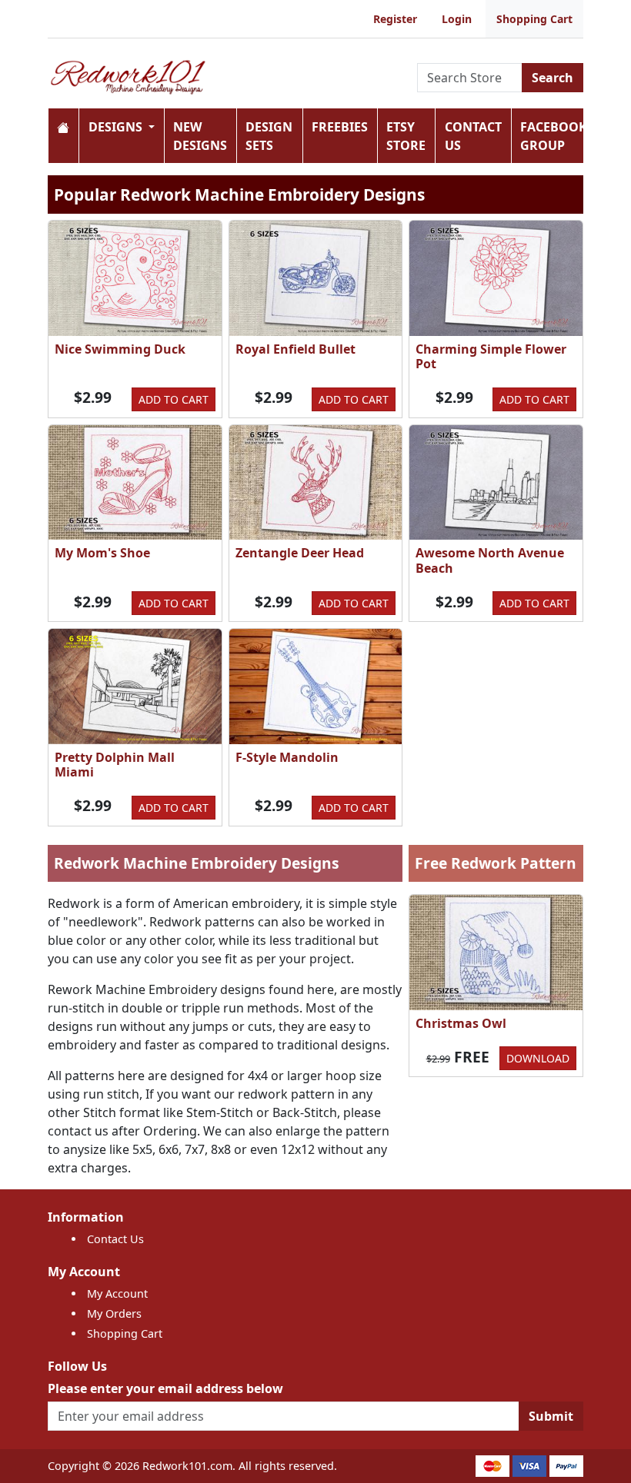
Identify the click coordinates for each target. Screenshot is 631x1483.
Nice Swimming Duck (120, 349)
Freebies (340, 126)
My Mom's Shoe (102, 552)
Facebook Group (553, 136)
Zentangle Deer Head (299, 552)
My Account (117, 1293)
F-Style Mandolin (287, 757)
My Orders (114, 1313)
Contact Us (473, 136)
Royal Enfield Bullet (295, 349)
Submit (551, 1416)
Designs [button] (116, 126)
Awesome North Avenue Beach (490, 560)
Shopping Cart (534, 19)
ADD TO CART (174, 399)
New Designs (200, 136)
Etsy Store (406, 136)
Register (395, 19)
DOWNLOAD (537, 1058)
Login (457, 19)
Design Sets (268, 136)
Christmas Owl (461, 1023)
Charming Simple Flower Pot (491, 356)
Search (552, 77)
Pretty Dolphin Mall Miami (115, 764)
